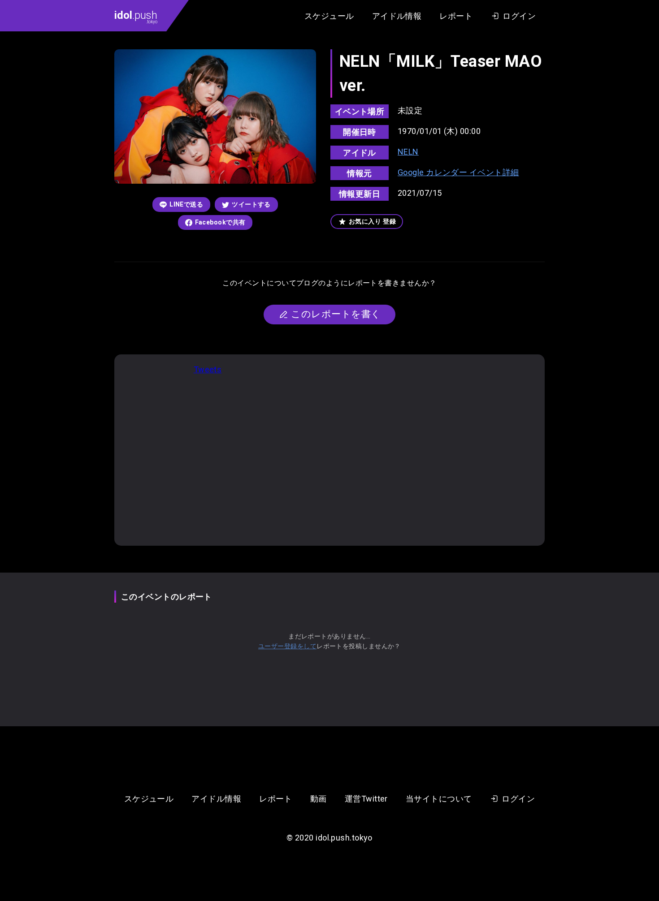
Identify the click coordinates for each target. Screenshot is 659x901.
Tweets (208, 369)
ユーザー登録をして (287, 646)
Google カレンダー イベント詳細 (458, 172)
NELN (408, 151)
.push (135, 16)
